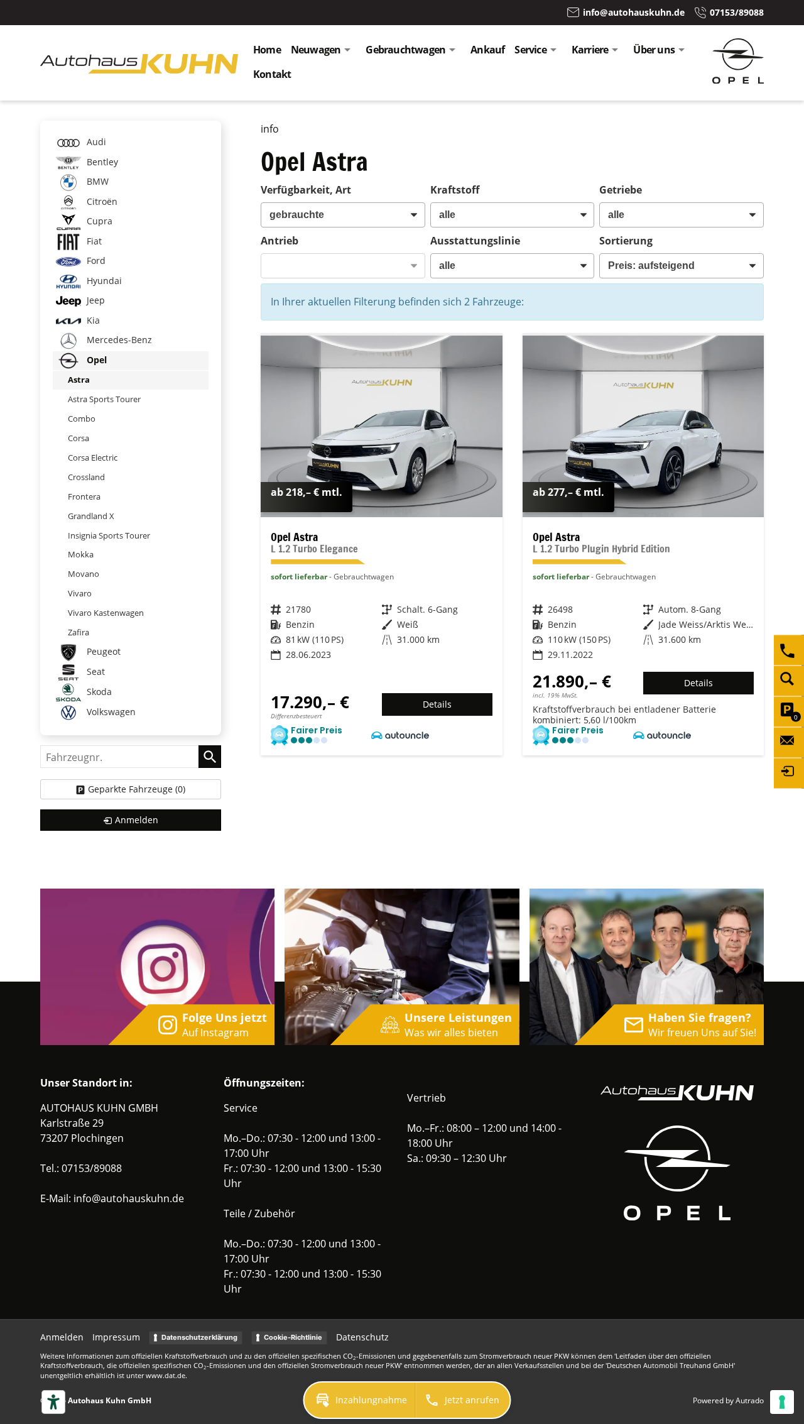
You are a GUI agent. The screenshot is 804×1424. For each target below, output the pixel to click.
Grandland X (91, 516)
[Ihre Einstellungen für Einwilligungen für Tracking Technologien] (782, 1402)
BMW (96, 181)
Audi (95, 142)
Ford (95, 260)
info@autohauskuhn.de (128, 1198)
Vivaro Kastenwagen (106, 612)
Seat (94, 671)
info (270, 129)
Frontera (84, 496)
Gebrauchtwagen (405, 50)
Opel (95, 360)
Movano (83, 573)
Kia (92, 320)
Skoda (98, 692)
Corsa (78, 438)
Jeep (94, 300)
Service (530, 50)
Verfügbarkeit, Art (306, 190)
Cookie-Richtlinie (293, 1337)
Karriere (590, 50)
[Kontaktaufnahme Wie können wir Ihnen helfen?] (789, 743)
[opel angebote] (738, 80)
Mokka (81, 554)
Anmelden (62, 1337)
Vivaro (80, 593)
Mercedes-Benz (118, 340)
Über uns (654, 50)
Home (267, 50)
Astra (79, 379)
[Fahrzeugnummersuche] (789, 681)
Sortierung (626, 241)
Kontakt (272, 74)
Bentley (101, 162)
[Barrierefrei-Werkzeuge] (53, 1402)
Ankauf (487, 50)
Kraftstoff (454, 190)
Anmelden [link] (136, 820)
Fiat (93, 241)
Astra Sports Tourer (104, 399)
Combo (81, 418)
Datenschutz (362, 1337)
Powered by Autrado (728, 1400)
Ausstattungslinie (475, 241)
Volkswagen (110, 712)
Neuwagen (316, 50)
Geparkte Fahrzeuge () (136, 789)
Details (437, 704)
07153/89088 (92, 1168)
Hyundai (103, 281)
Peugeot (102, 651)
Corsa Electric (92, 457)
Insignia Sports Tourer (109, 535)
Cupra (98, 221)
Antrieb (279, 241)
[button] (360, 1400)
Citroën (100, 201)
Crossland (86, 477)
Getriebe (620, 190)
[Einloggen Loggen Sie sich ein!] (789, 774)
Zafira (78, 632)
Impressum (116, 1337)
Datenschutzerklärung (199, 1337)
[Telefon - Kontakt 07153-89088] (789, 650)
